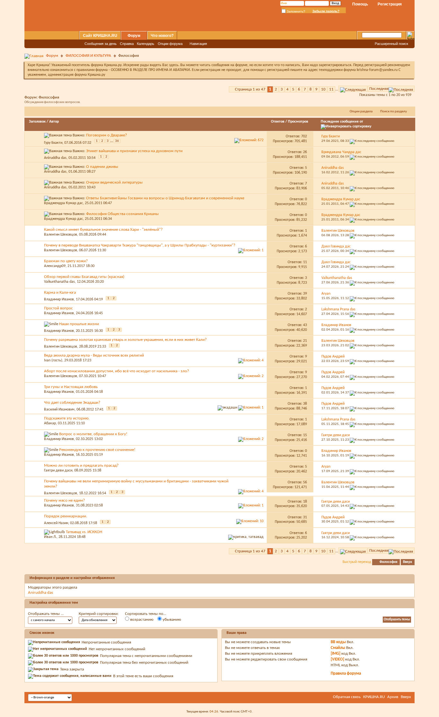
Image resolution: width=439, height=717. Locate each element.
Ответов (277, 122)
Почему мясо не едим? (64, 500)
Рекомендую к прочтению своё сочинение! (97, 450)
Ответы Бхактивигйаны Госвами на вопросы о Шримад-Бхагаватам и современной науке (165, 198)
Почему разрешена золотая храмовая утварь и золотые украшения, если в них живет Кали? (125, 340)
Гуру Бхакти (53, 143)
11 (331, 89)
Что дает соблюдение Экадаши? (72, 403)
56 (305, 482)
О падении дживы (102, 167)
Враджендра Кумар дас (63, 203)
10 (323, 89)
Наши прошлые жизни (79, 324)
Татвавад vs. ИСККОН (84, 532)
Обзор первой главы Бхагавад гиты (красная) (84, 277)
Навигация (198, 44)
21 (305, 341)
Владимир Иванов (59, 299)
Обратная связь (347, 697)
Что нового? (162, 35)
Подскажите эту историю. (66, 418)
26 (305, 152)
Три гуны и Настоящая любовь (71, 387)
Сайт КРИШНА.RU (100, 35)
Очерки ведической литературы (114, 182)
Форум (134, 35)
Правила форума (346, 673)
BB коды (338, 642)
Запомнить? (295, 11)
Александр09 (55, 266)
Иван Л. (50, 537)
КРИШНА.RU (374, 697)
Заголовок (37, 122)
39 (305, 294)
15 (305, 435)
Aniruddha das (55, 158)
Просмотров (298, 122)
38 (305, 404)
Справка (127, 44)
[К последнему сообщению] (372, 141)
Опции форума (170, 44)
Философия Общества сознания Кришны (122, 214)
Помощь (360, 4)
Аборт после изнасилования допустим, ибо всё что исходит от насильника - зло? (116, 371)
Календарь (145, 44)
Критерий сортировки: (99, 614)
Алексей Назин (56, 523)
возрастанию (141, 620)
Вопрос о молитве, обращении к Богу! (93, 434)
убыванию (171, 620)
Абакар (50, 423)
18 (305, 502)
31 (305, 517)
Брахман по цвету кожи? (66, 261)
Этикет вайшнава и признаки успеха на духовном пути (134, 151)
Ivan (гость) (53, 360)
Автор (54, 122)
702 (304, 136)
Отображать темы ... (46, 614)
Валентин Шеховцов (60, 235)
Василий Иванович (59, 409)
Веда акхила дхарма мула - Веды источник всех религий (94, 355)
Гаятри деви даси (58, 470)
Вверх (407, 562)
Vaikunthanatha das (59, 282)
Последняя (379, 89)
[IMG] (335, 654)
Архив (392, 697)
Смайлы (338, 648)
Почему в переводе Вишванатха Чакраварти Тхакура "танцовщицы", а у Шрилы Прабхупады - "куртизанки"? (139, 245)
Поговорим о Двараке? (106, 135)
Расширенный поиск (391, 44)
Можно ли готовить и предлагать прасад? (81, 465)
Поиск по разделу (393, 111)
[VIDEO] (337, 659)
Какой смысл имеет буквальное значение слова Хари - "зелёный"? (103, 230)
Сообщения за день (101, 44)
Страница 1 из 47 (250, 89)
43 (305, 325)
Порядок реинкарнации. (65, 516)
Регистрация (390, 4)
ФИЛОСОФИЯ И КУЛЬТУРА (88, 56)
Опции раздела (361, 111)
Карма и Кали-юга (60, 292)
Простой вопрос (58, 308)
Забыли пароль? (325, 11)
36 (117, 141)
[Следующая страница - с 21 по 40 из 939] (352, 89)
